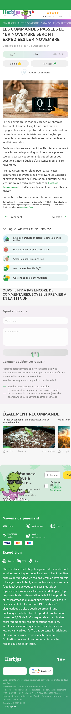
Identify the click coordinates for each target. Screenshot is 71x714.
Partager (47, 63)
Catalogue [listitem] (48, 23)
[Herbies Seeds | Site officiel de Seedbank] (19, 13)
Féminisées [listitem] (9, 23)
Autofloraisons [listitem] (28, 23)
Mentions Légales (27, 207)
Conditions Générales (56, 488)
